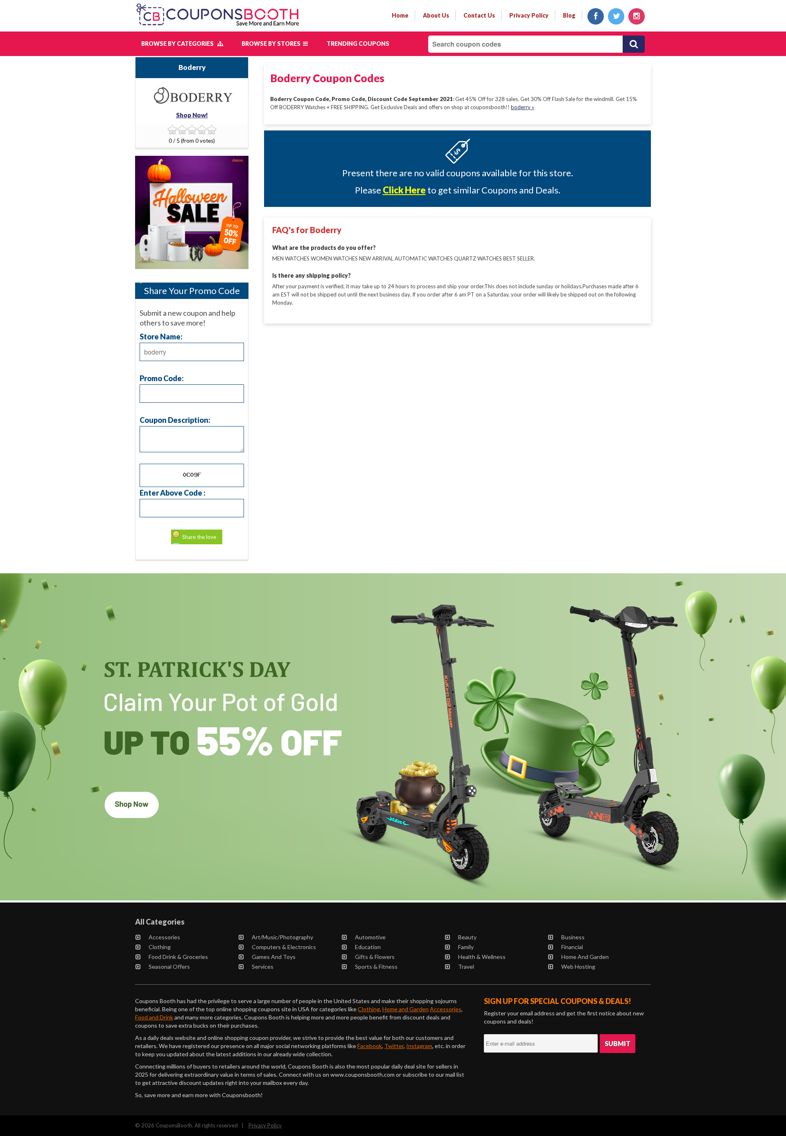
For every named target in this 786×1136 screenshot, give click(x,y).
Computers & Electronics (284, 946)
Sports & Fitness (376, 966)
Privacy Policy (265, 1125)
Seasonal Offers (169, 966)
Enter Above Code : (173, 492)
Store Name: (161, 336)
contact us (479, 15)
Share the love (199, 537)
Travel (466, 966)
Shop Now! (192, 115)
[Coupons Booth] (217, 27)
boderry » (522, 107)
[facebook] (595, 16)
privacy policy (529, 15)
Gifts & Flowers (375, 956)
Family (466, 946)
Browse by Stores (272, 43)
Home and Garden (585, 956)
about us (436, 15)
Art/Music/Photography (282, 937)
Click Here (404, 189)
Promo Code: (162, 378)
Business (573, 937)
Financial (572, 946)
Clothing (160, 946)
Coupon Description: (175, 419)
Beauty (467, 937)
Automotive (370, 937)
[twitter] (616, 16)
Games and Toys (274, 956)
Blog (569, 15)
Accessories (164, 937)
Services (262, 966)
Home (400, 15)
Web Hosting (578, 966)
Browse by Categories (179, 43)
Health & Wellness (482, 956)
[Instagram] (636, 16)
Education (368, 946)
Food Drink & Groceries (178, 956)
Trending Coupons (358, 43)
